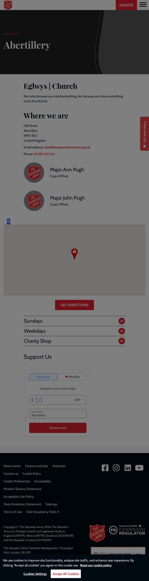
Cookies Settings (35, 574)
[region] (74, 567)
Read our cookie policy (96, 565)
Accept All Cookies (66, 574)
